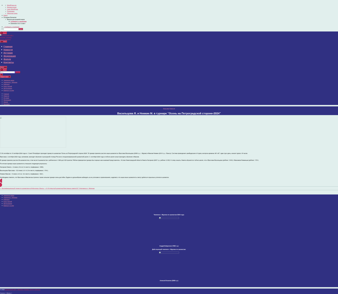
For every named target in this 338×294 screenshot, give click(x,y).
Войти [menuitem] (5, 15)
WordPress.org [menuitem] (11, 5)
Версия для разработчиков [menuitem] (16, 19)
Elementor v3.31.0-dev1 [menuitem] (18, 23)
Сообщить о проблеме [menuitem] (12, 27)
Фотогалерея (8, 88)
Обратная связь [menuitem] (12, 13)
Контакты (9, 62)
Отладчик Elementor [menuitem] (10, 17)
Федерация (10, 55)
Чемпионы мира (9, 80)
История (8, 52)
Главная (8, 46)
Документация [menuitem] (11, 7)
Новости (8, 49)
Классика (166, 109)
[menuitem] (19, 21)
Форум (7, 59)
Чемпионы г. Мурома (10, 82)
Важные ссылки (9, 90)
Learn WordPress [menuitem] (12, 9)
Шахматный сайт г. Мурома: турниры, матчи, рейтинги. (23, 290)
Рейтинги (7, 84)
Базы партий (8, 86)
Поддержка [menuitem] (10, 11)
